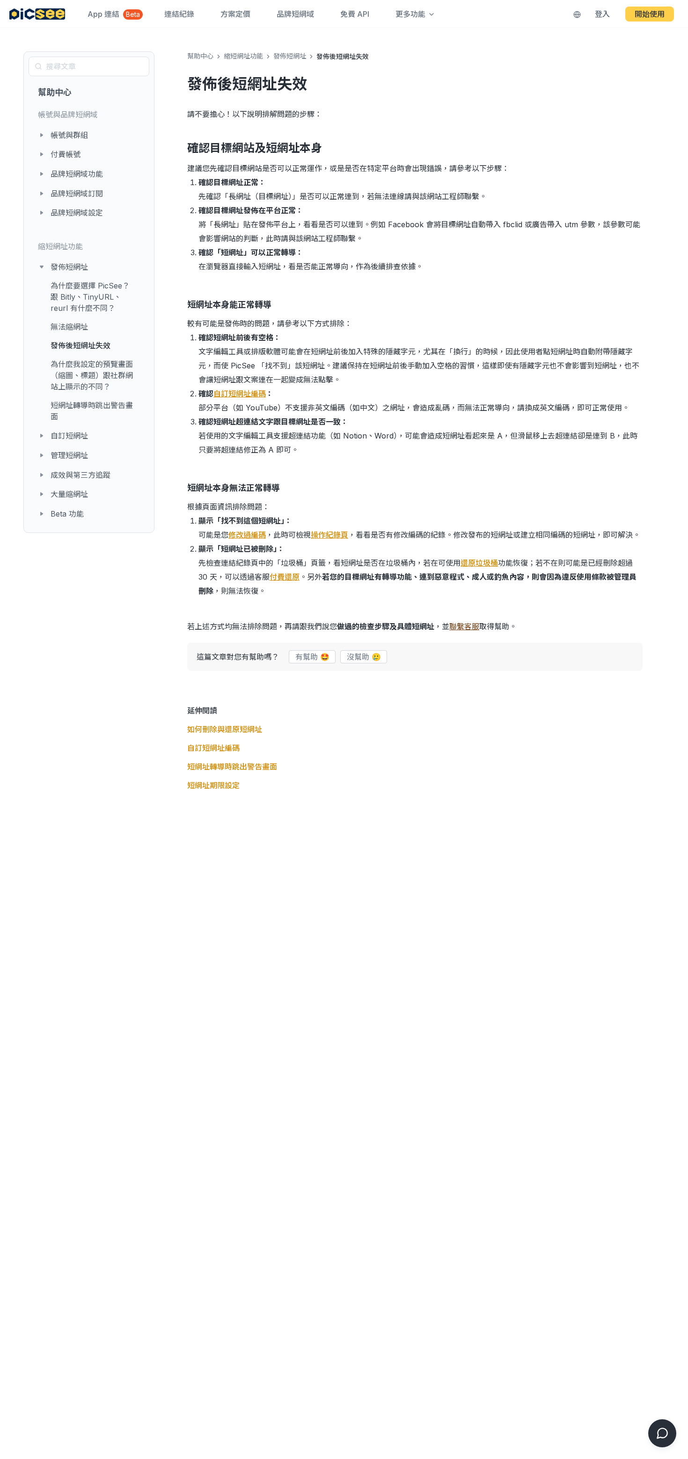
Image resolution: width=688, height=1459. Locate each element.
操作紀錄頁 (329, 534)
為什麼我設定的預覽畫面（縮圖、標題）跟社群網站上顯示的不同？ (92, 375)
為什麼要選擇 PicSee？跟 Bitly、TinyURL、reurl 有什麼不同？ (90, 297)
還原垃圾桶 (479, 563)
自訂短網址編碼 (239, 393)
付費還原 (285, 577)
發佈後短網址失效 (80, 345)
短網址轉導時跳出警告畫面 (92, 411)
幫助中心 (55, 92)
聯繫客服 (464, 626)
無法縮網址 (69, 326)
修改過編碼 (247, 534)
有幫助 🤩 (312, 656)
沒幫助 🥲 (364, 656)
